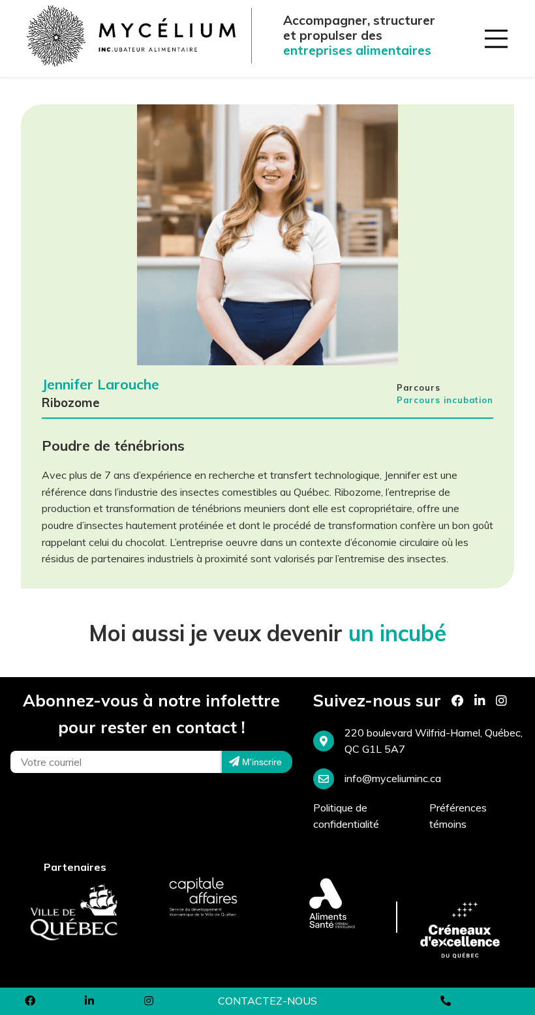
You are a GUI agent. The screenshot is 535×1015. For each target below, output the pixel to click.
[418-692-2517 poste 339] (446, 1001)
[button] (493, 35)
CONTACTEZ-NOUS (267, 1000)
